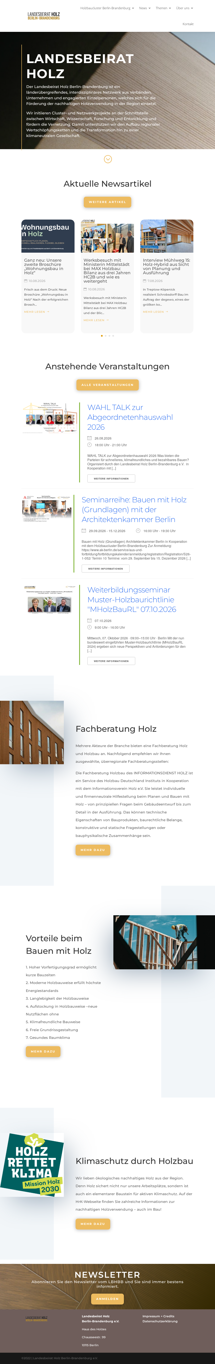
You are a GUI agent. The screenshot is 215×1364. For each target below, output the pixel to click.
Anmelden (107, 1299)
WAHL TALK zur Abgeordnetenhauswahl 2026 (130, 417)
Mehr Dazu (93, 850)
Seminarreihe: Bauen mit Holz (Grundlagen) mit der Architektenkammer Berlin (134, 509)
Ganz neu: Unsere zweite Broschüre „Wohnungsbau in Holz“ (43, 266)
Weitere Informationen (111, 478)
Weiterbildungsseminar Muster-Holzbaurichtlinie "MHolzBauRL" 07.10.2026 (131, 599)
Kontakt (188, 24)
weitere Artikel (107, 202)
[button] (102, 336)
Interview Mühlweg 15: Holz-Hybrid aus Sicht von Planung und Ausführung (166, 266)
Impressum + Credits (158, 1316)
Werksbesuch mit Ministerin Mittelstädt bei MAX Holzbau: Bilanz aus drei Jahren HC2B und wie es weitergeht (107, 271)
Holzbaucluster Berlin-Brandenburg (105, 8)
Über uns (182, 8)
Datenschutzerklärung (160, 1321)
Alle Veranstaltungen (107, 385)
